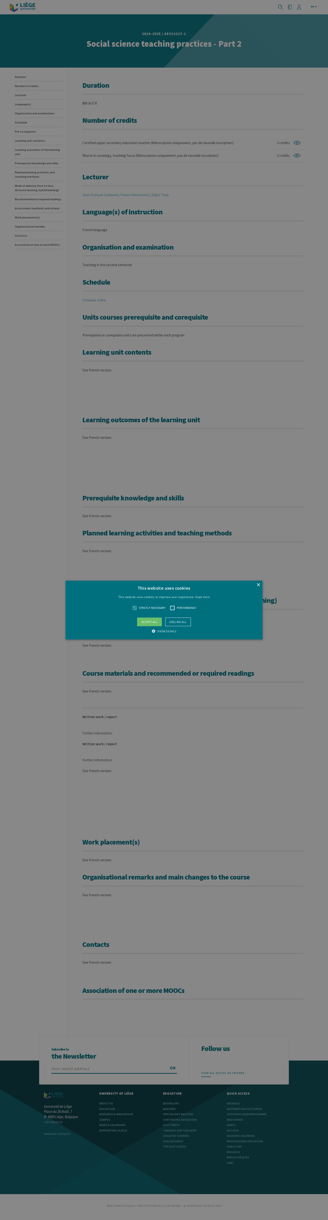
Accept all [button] (150, 621)
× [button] (258, 585)
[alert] (164, 610)
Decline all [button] (178, 621)
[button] (164, 610)
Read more (202, 597)
